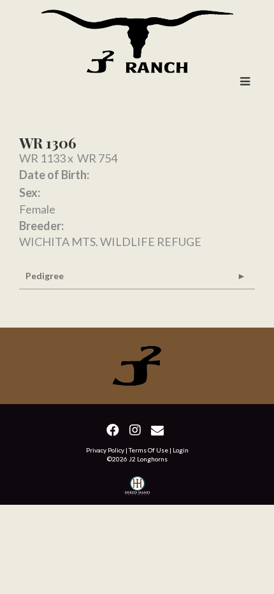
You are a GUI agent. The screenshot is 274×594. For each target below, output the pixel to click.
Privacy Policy (105, 450)
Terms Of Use (148, 450)
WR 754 (97, 158)
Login (181, 450)
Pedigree (44, 275)
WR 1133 (42, 158)
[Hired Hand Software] (137, 487)
